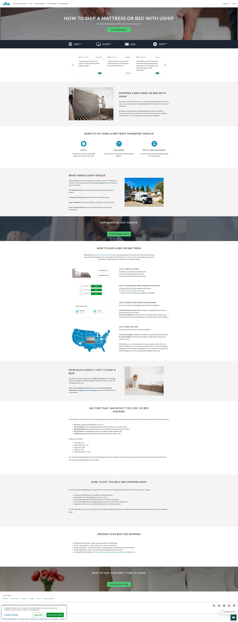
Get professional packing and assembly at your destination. (115, 552)
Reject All (38, 615)
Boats (39, 598)
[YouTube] (229, 605)
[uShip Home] (6, 3)
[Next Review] (165, 65)
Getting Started (19, 3)
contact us (134, 257)
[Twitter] (224, 605)
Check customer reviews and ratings (132, 290)
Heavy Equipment (48, 598)
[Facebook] (214, 605)
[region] (34, 612)
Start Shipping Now (119, 30)
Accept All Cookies (55, 615)
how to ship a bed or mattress (106, 255)
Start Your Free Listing (119, 584)
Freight (32, 598)
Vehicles (5, 598)
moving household (98, 183)
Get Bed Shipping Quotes (119, 234)
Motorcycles (14, 598)
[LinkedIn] (234, 605)
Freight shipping (96, 502)
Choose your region (228, 610)
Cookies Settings (11, 615)
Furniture (24, 598)
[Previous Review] (73, 65)
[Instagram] (219, 605)
